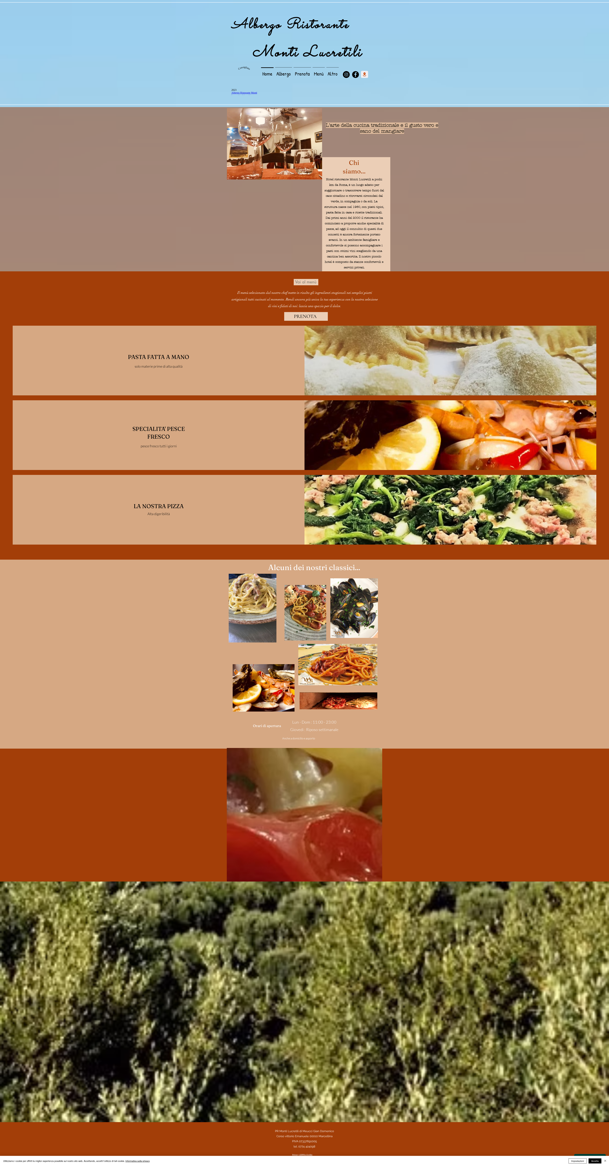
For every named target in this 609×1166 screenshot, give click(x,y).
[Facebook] (355, 74)
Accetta (595, 1161)
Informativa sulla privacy (137, 1161)
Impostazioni (577, 1161)
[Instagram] (346, 74)
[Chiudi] (605, 1160)
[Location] (364, 74)
